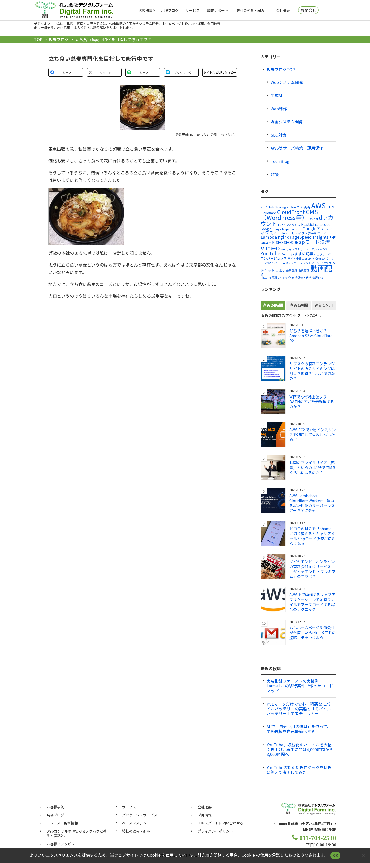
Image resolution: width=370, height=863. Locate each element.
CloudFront (291, 212)
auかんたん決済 (298, 207)
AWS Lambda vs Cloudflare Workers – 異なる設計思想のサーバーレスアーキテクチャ (312, 503)
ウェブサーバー (324, 254)
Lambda (269, 237)
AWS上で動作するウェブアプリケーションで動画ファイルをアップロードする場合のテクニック (312, 602)
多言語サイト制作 (280, 277)
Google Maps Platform (286, 229)
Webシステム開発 (287, 82)
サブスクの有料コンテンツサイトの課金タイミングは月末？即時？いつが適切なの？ (312, 371)
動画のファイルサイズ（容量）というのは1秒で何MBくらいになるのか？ (312, 467)
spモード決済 (314, 241)
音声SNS (317, 277)
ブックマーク (183, 72)
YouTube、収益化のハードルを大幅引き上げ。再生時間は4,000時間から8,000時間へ (300, 749)
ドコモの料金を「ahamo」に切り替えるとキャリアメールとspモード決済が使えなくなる (312, 536)
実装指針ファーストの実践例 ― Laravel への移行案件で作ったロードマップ (300, 685)
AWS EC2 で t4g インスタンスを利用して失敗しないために (312, 434)
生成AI (276, 95)
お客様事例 (147, 10)
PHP (333, 237)
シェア (67, 72)
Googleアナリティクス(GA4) (295, 232)
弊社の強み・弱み (250, 10)
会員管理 (303, 270)
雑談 (275, 174)
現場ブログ (170, 10)
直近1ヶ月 (324, 305)
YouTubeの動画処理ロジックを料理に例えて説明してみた (299, 769)
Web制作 (279, 109)
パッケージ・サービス (139, 814)
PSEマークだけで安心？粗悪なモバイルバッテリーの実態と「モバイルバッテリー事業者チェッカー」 (299, 708)
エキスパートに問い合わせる (220, 822)
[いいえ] (363, 855)
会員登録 (291, 270)
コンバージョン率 (274, 258)
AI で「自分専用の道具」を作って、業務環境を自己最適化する (299, 728)
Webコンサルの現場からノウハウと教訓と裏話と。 (77, 833)
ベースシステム (134, 822)
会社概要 (283, 10)
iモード (321, 233)
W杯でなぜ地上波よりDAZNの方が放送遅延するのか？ (311, 401)
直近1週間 (298, 305)
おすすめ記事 (301, 253)
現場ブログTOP (281, 69)
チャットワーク (310, 263)
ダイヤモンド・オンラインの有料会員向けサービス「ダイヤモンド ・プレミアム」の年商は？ (312, 569)
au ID (264, 207)
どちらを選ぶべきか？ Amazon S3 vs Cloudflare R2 (311, 335)
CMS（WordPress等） (289, 214)
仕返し (280, 270)
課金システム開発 (287, 122)
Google (266, 228)
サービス (193, 10)
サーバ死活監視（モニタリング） (297, 261)
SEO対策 (278, 135)
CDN (330, 206)
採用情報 (205, 814)
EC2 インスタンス (289, 225)
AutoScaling (277, 207)
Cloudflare (268, 212)
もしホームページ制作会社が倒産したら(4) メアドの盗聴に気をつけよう (312, 632)
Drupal (313, 219)
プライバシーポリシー (215, 831)
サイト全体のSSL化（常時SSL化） (309, 258)
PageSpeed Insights (309, 237)
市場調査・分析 (301, 277)
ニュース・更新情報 (62, 822)
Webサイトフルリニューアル (299, 249)
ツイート (106, 72)
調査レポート (217, 10)
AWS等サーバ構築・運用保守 (297, 148)
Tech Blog (280, 161)
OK (335, 855)
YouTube (270, 253)
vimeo (270, 247)
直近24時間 (273, 305)
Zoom (285, 254)
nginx (283, 237)
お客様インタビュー (62, 843)
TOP (38, 39)
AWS (318, 205)
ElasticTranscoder (316, 224)
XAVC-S (322, 249)
